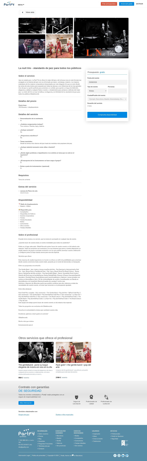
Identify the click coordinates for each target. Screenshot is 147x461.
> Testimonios (96, 441)
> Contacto (40, 448)
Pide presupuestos (109, 4)
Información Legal (24, 455)
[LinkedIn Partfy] (123, 455)
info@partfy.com (23, 447)
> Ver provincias (61, 445)
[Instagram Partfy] (119, 455)
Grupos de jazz (23, 415)
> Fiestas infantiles (80, 443)
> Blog (39, 438)
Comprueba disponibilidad (107, 115)
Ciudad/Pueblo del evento (96, 95)
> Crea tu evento (97, 438)
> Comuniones (78, 440)
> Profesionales (115, 434)
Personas (111, 86)
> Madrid (58, 438)
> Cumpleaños (78, 438)
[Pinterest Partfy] (127, 455)
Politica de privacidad (38, 455)
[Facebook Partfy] (115, 455)
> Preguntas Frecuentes (45, 443)
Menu (20, 5)
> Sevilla (58, 440)
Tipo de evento (92, 86)
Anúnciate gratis (126, 4)
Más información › (26, 403)
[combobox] (107, 99)
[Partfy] (11, 3)
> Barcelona (59, 436)
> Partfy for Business (116, 436)
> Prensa (40, 436)
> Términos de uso (43, 446)
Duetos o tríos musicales (64, 415)
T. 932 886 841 (23, 440)
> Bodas (76, 436)
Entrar (139, 4)
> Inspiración (96, 434)
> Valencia (59, 443)
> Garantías (41, 441)
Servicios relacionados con (27, 411)
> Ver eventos (78, 445)
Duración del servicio (94, 103)
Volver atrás (30, 12)
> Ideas (94, 436)
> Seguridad (114, 438)
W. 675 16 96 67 (23, 444)
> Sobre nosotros (42, 434)
